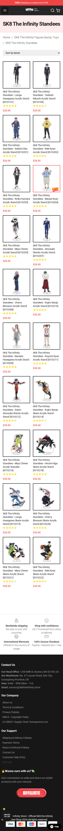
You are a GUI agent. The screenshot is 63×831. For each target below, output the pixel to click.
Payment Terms (10, 742)
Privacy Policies (10, 712)
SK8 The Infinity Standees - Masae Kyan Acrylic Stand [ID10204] (45, 199)
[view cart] (58, 10)
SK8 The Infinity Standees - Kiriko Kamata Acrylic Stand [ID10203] (16, 199)
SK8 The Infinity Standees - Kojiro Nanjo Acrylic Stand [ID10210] (45, 302)
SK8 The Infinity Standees (21, 43)
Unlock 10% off (7, 815)
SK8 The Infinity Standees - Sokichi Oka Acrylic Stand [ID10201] (15, 149)
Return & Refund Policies (15, 747)
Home (6, 37)
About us (7, 702)
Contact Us (8, 752)
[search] (52, 10)
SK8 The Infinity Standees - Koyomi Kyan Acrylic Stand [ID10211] (46, 356)
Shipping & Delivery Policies (17, 737)
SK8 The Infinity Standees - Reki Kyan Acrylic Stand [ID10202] (45, 149)
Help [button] (57, 826)
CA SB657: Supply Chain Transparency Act (25, 721)
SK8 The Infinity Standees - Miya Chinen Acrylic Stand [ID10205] (15, 249)
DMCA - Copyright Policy (15, 717)
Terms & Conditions (12, 707)
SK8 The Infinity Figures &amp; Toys (36, 37)
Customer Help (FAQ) (13, 757)
